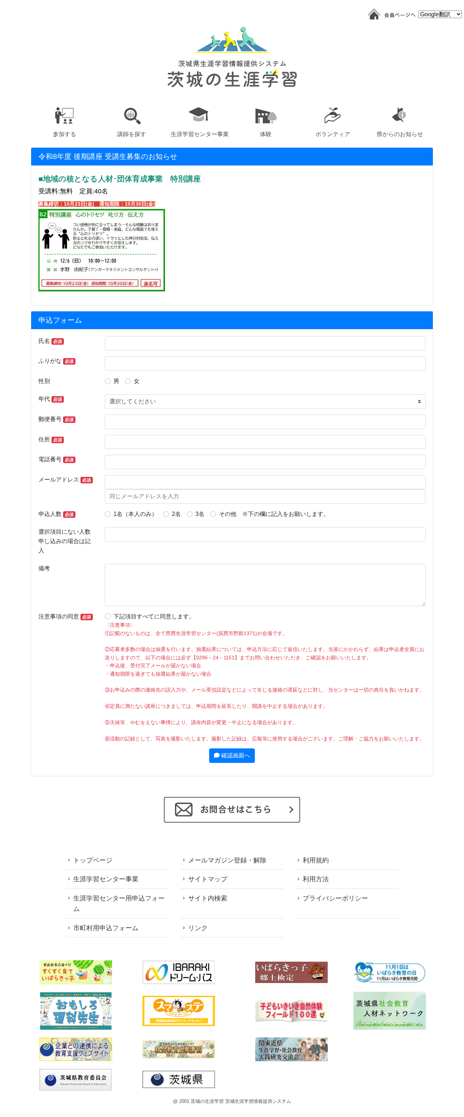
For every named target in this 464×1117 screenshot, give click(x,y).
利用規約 (316, 860)
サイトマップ (207, 879)
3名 (199, 514)
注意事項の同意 (64, 616)
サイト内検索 (207, 898)
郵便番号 (56, 419)
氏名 (50, 341)
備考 (44, 568)
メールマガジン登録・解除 (227, 860)
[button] (64, 121)
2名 (176, 514)
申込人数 (56, 514)
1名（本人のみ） (135, 514)
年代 (50, 399)
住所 (50, 439)
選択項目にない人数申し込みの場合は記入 (64, 541)
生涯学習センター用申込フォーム (119, 903)
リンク (198, 928)
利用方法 (316, 879)
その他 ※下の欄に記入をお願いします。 (274, 514)
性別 (44, 381)
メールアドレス (64, 479)
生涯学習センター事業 (105, 879)
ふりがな (56, 361)
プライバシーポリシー (335, 898)
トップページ (92, 860)
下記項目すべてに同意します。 (154, 616)
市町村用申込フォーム (105, 928)
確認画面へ (235, 755)
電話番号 (56, 459)
